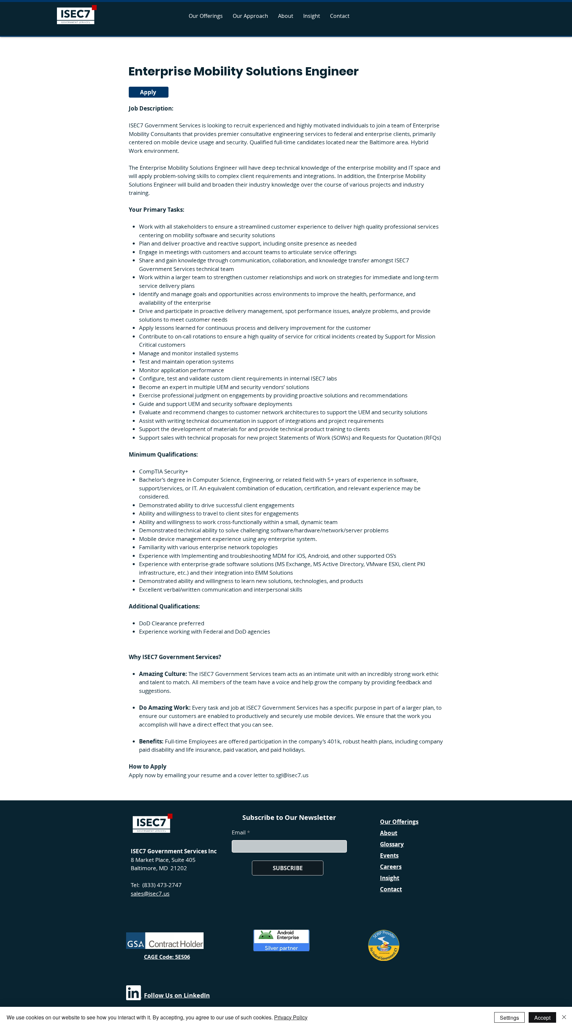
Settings (509, 1017)
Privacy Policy (291, 1017)
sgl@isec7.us (292, 775)
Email (239, 832)
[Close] (564, 1017)
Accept (542, 1017)
